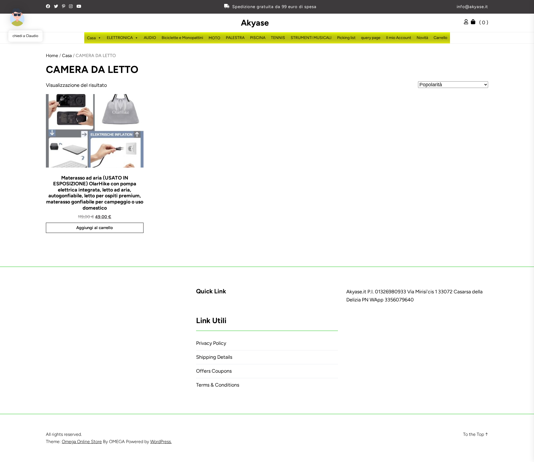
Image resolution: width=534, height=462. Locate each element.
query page (370, 37)
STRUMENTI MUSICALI (311, 37)
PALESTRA (235, 37)
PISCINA (257, 37)
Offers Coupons (214, 371)
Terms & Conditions (217, 385)
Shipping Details (214, 357)
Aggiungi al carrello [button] (94, 227)
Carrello (440, 37)
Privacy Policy (211, 343)
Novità (422, 37)
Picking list (346, 37)
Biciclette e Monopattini (182, 37)
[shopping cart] (474, 22)
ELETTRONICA (120, 37)
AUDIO (150, 37)
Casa (67, 55)
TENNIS (278, 37)
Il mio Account (398, 37)
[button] (17, 17)
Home (52, 55)
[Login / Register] (467, 22)
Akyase (255, 23)
